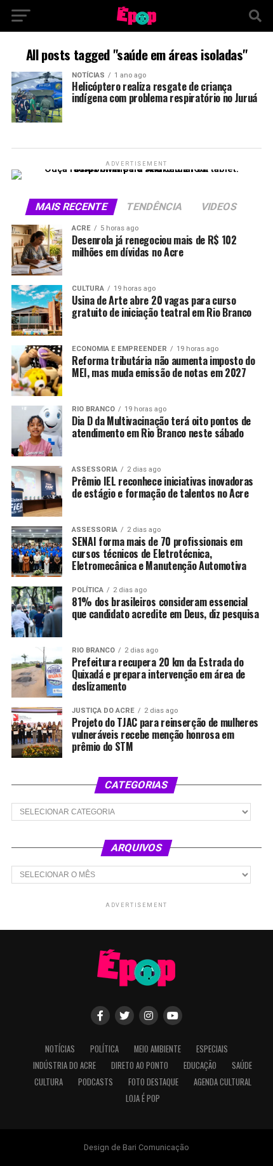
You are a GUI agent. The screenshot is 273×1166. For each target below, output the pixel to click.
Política (104, 1049)
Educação (199, 1065)
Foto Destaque (153, 1082)
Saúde (242, 1065)
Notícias (60, 1049)
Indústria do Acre (64, 1065)
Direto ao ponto (139, 1065)
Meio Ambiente (157, 1049)
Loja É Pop (143, 1098)
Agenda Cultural (222, 1082)
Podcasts (95, 1082)
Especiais (212, 1049)
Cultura (48, 1082)
